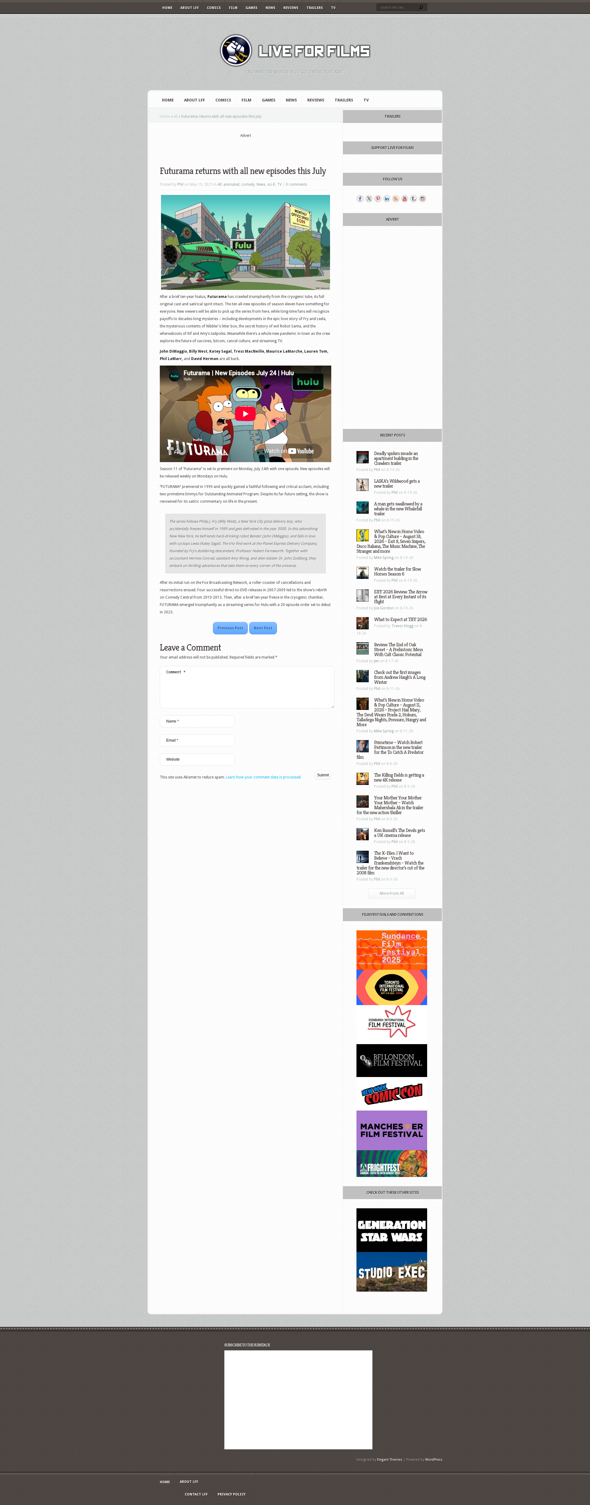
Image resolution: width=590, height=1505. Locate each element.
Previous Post (230, 628)
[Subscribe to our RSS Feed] (395, 198)
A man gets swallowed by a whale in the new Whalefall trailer (398, 509)
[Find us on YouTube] (404, 198)
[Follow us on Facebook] (360, 198)
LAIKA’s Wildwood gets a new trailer (397, 483)
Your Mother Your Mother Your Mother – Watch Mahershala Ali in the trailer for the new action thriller (389, 805)
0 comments (296, 184)
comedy (248, 184)
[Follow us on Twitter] (369, 198)
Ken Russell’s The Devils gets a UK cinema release (399, 832)
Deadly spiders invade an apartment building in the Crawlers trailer (396, 458)
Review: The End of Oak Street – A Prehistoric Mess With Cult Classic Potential (398, 649)
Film (233, 8)
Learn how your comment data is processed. (263, 777)
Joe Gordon (384, 608)
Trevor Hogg (402, 626)
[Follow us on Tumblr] (413, 198)
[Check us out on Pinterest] (378, 198)
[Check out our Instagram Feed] (422, 198)
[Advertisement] (245, 148)
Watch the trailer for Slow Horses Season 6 (397, 571)
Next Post (263, 628)
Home (167, 8)
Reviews (290, 8)
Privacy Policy (232, 1494)
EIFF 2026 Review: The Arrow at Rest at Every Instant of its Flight (400, 596)
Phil (180, 184)
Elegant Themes (389, 1460)
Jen (376, 661)
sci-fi (271, 184)
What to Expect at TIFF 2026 (400, 619)
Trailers (314, 8)
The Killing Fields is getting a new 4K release (399, 777)
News (270, 8)
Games (252, 8)
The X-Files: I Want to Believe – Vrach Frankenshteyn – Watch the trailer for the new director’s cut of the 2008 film (390, 863)
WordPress (433, 1460)
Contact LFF (196, 1494)
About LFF (189, 8)
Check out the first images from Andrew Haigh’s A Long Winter (399, 677)
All (176, 116)
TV (333, 8)
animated (231, 184)
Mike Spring (384, 558)
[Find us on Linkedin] (387, 198)
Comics (214, 8)
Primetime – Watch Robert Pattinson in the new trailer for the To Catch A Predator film (389, 749)
